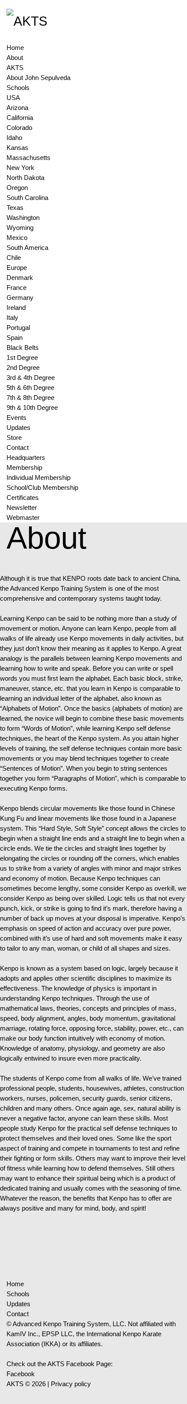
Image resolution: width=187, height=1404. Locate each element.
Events (17, 417)
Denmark (20, 277)
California (20, 117)
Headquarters (26, 457)
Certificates (23, 497)
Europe (17, 267)
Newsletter (22, 507)
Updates (18, 427)
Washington (23, 217)
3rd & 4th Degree (31, 377)
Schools (18, 87)
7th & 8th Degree (30, 397)
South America (27, 247)
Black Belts (23, 347)
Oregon (17, 187)
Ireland (16, 307)
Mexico (17, 237)
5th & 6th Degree (30, 387)
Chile (14, 257)
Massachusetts (28, 157)
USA (13, 97)
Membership (24, 467)
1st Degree (22, 357)
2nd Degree (23, 367)
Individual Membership (38, 477)
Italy (12, 317)
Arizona (17, 107)
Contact (18, 447)
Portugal (18, 327)
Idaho (14, 137)
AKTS (15, 67)
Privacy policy (71, 1383)
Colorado (19, 127)
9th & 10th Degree (32, 407)
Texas (15, 207)
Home (15, 47)
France (17, 287)
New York (20, 167)
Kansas (17, 147)
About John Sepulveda (38, 77)
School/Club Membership (42, 487)
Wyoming (20, 227)
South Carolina (27, 197)
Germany (20, 297)
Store (14, 437)
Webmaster (23, 517)
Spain (15, 337)
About (15, 57)
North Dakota (25, 177)
